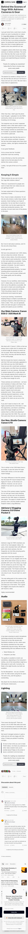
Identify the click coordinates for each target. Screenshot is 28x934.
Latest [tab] (6, 864)
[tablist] (7, 787)
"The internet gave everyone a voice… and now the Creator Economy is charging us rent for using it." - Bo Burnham (9, 872)
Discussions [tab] (12, 864)
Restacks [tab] (11, 787)
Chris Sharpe (8, 23)
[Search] (25, 863)
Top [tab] (3, 864)
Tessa (5, 820)
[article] (14, 872)
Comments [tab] (4, 787)
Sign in (25, 2)
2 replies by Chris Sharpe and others (14, 849)
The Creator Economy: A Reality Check (8, 869)
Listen (24, 24)
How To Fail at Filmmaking (9, 881)
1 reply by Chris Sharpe (11, 815)
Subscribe (19, 2)
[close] (23, 890)
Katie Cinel (7, 801)
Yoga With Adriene (8, 36)
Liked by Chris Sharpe (10, 802)
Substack (6, 931)
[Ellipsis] (26, 801)
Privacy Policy (19, 924)
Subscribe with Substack (15, 918)
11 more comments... (6, 856)
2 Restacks (18, 771)
